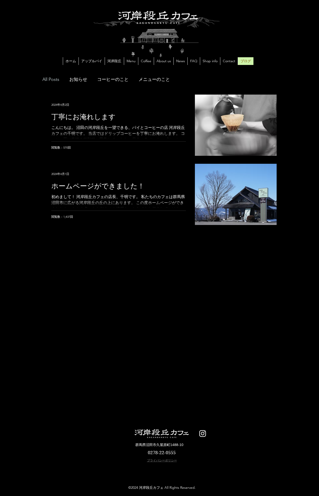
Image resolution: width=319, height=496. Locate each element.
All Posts (50, 79)
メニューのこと (154, 79)
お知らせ (78, 79)
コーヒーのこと (113, 79)
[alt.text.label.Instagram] (202, 433)
